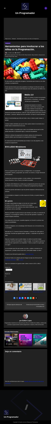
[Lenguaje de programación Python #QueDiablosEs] (25, 286)
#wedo (16, 56)
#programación (42, 54)
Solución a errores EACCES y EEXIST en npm (11, 340)
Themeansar (35, 422)
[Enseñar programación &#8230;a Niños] (11, 286)
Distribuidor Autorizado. (10, 259)
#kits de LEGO (21, 54)
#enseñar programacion (11, 54)
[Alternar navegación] (5, 8)
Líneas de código (24, 339)
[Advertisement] (25, 27)
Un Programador (25, 13)
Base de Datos (38, 336)
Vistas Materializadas (39, 340)
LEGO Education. (29, 254)
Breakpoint (8, 43)
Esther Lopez (11, 52)
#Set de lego (11, 56)
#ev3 (17, 54)
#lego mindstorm (35, 54)
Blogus (28, 422)
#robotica (7, 56)
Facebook (21, 259)
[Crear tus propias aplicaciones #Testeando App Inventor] (39, 286)
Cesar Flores (10, 341)
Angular (22, 336)
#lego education (28, 54)
